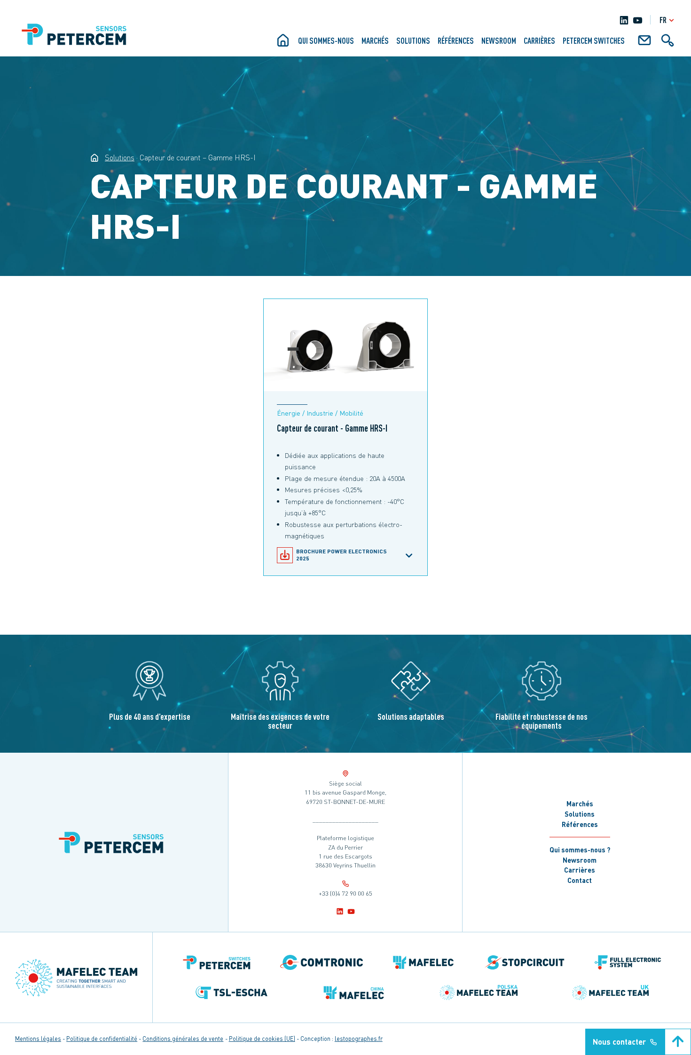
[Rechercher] (667, 43)
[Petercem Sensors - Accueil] (94, 157)
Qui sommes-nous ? (580, 849)
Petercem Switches (594, 40)
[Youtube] (638, 20)
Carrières (539, 40)
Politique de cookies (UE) (262, 1038)
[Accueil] (283, 43)
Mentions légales (38, 1038)
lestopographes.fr (359, 1038)
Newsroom (498, 40)
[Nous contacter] (644, 43)
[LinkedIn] (624, 20)
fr (663, 20)
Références (456, 40)
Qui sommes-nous (326, 40)
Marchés (375, 40)
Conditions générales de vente (182, 1038)
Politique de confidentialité (101, 1038)
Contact (579, 880)
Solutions (413, 40)
